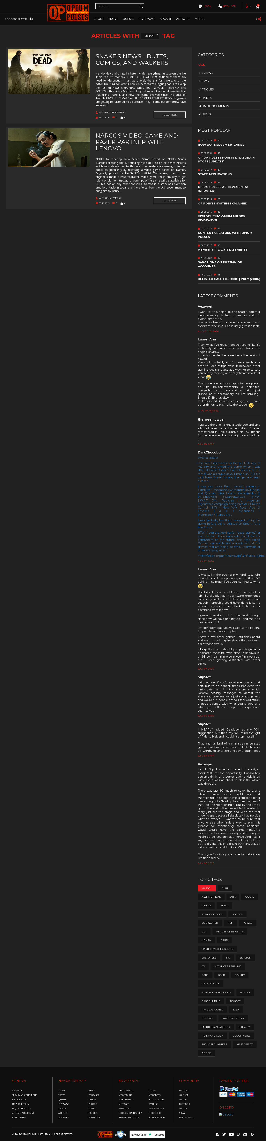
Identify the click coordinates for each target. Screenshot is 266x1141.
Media (199, 19)
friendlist (124, 1108)
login (207, 6)
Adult (224, 905)
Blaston (245, 957)
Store (99, 19)
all (202, 64)
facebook (184, 1104)
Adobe (206, 1053)
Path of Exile (210, 983)
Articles (183, 19)
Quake (249, 896)
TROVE (113, 19)
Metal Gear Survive (227, 966)
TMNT (225, 888)
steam (182, 1113)
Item (230, 922)
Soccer (237, 914)
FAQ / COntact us (21, 1108)
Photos (92, 1104)
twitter (183, 1108)
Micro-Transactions (216, 1026)
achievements (126, 1099)
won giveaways (157, 1117)
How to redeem (20, 1104)
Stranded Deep (212, 914)
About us (17, 1090)
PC (228, 957)
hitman (206, 940)
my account (125, 1095)
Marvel (150, 36)
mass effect (245, 1044)
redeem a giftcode (129, 1117)
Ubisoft (235, 1001)
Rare (205, 974)
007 (204, 931)
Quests (128, 19)
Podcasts (93, 1095)
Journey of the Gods (216, 992)
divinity (240, 974)
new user (229, 6)
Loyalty (245, 1026)
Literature (209, 957)
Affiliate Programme (23, 1113)
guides (205, 114)
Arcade (166, 19)
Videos (92, 1099)
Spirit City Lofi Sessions (217, 948)
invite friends (156, 1108)
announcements (214, 106)
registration (126, 1090)
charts (205, 98)
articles (206, 89)
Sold (221, 974)
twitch (182, 1099)
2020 (236, 1009)
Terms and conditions (24, 1095)
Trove (61, 1095)
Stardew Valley (233, 1018)
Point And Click (212, 1035)
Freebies (92, 1113)
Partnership (19, 1117)
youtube (183, 1095)
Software (63, 1117)
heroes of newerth (229, 931)
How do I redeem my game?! (221, 144)
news (204, 81)
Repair (206, 905)
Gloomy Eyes (241, 1035)
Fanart (92, 1108)
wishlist (153, 1104)
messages (124, 1104)
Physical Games (212, 1009)
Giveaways (146, 19)
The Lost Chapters (214, 1044)
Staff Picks (94, 1117)
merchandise (186, 1117)
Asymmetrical (211, 896)
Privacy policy (19, 1099)
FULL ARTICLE (170, 115)
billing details (156, 1099)
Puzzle (248, 922)
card (224, 940)
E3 (203, 966)
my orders (154, 1095)
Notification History (130, 1113)
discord (183, 1090)
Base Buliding (211, 1001)
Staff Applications (215, 174)
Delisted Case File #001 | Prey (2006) (229, 279)
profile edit (155, 1113)
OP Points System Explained (222, 203)
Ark (232, 896)
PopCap (207, 1018)
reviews (206, 73)
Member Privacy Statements (223, 249)
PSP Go (245, 992)
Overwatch (210, 922)
